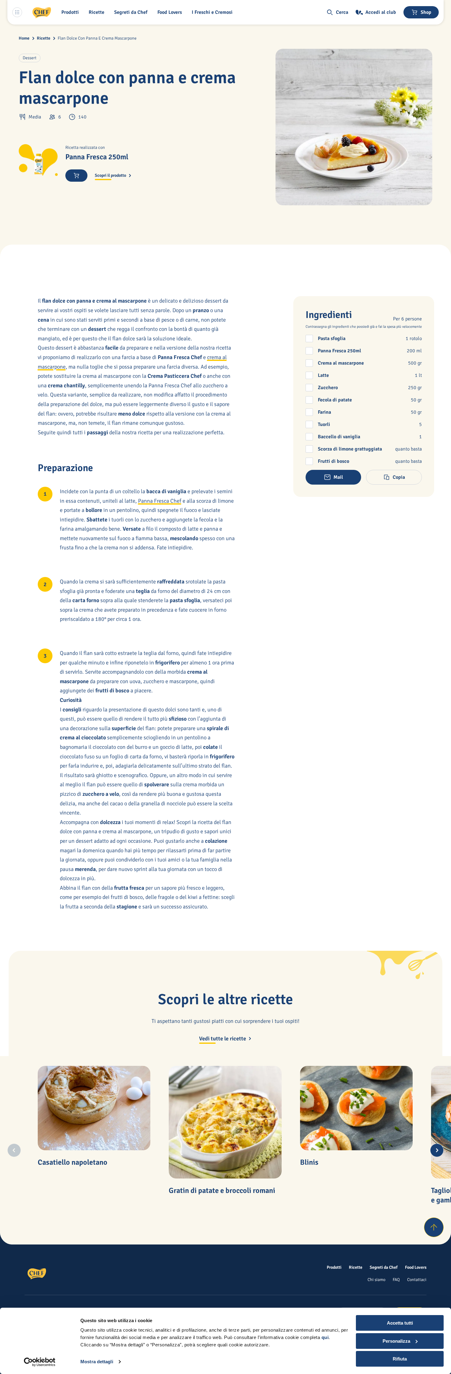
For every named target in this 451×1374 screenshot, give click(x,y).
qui (325, 1337)
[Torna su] (434, 1227)
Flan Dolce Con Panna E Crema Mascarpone (97, 38)
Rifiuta (400, 1358)
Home (24, 38)
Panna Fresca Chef (159, 500)
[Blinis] (356, 1108)
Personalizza (396, 1341)
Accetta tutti (400, 1323)
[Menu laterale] (17, 12)
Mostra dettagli (96, 1361)
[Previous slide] (14, 1150)
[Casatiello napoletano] (94, 1108)
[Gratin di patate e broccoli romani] (225, 1122)
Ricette (43, 38)
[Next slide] (437, 1150)
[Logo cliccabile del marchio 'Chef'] (41, 12)
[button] (71, 12)
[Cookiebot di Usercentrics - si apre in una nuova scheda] (40, 1362)
